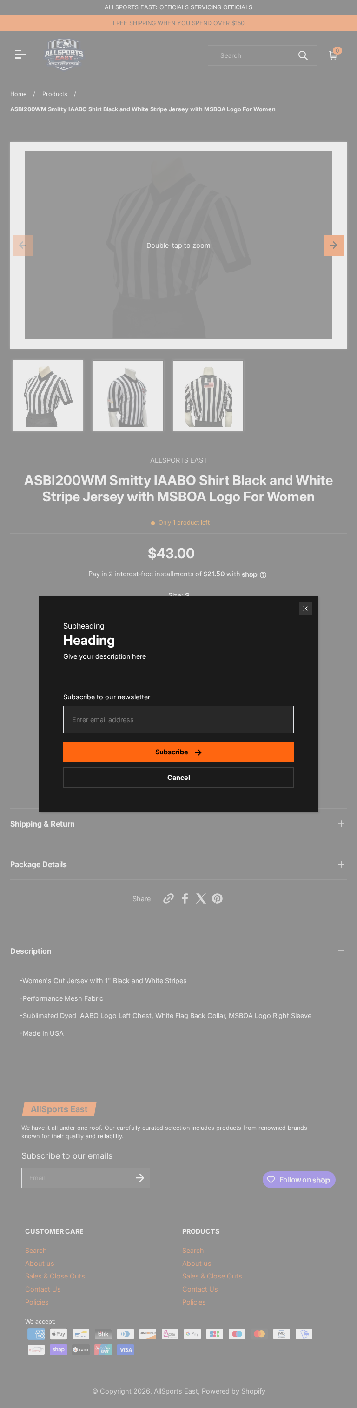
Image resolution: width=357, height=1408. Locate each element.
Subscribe (171, 752)
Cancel (178, 777)
